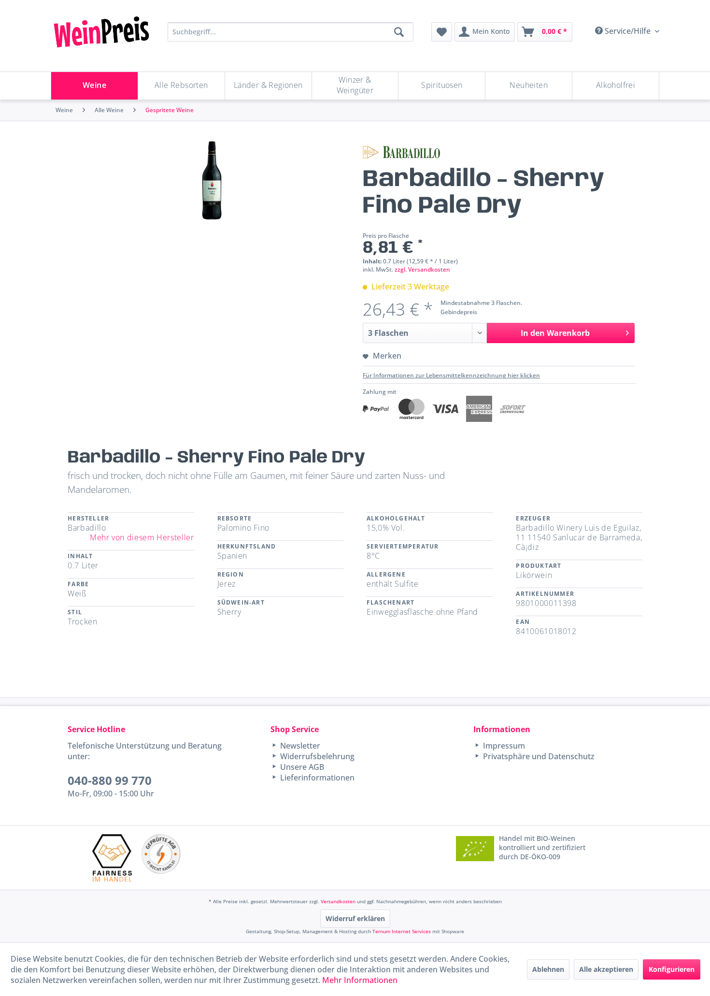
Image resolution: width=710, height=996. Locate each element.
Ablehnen (548, 969)
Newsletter (299, 745)
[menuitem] (441, 32)
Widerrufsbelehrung (316, 756)
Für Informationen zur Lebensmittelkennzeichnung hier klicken (451, 375)
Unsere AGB (301, 767)
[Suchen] (399, 32)
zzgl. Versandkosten (422, 269)
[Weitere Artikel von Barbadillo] (401, 152)
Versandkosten (338, 901)
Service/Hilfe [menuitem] (628, 31)
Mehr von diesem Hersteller (142, 537)
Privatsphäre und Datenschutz (538, 756)
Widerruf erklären (355, 918)
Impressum (503, 745)
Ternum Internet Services (401, 931)
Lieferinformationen (316, 777)
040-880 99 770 (110, 780)
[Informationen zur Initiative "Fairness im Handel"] (112, 857)
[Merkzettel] (441, 32)
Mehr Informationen (360, 980)
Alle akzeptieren (606, 969)
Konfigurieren (672, 969)
